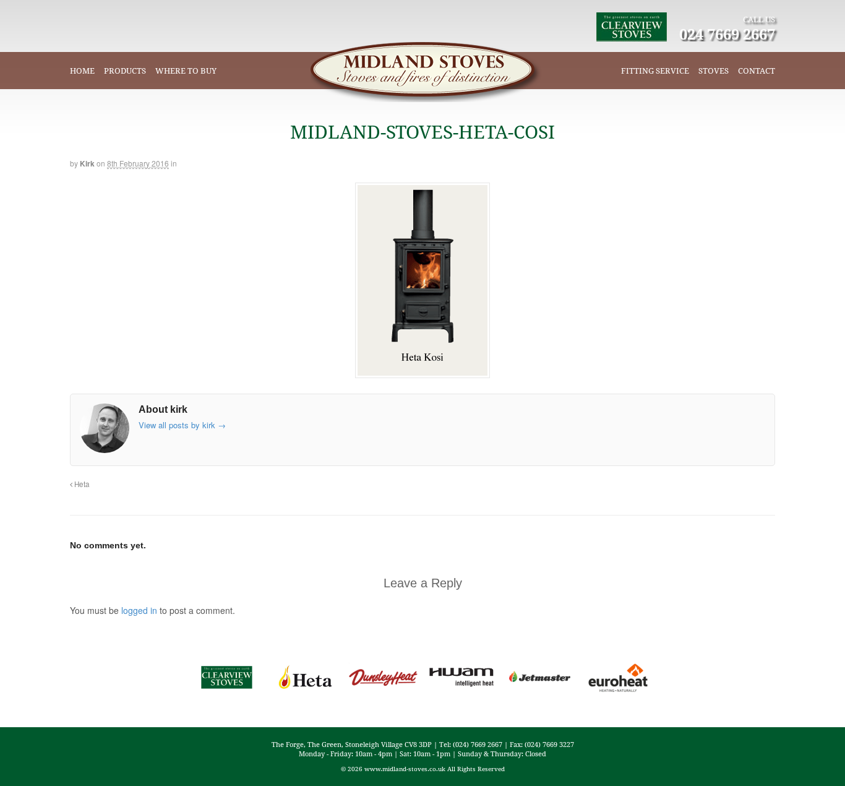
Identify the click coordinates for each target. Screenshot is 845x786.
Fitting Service (655, 70)
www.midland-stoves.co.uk (404, 768)
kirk (87, 163)
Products (125, 70)
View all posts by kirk (182, 425)
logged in (139, 610)
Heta (81, 484)
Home (82, 70)
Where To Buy (186, 70)
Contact (756, 70)
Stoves (713, 70)
